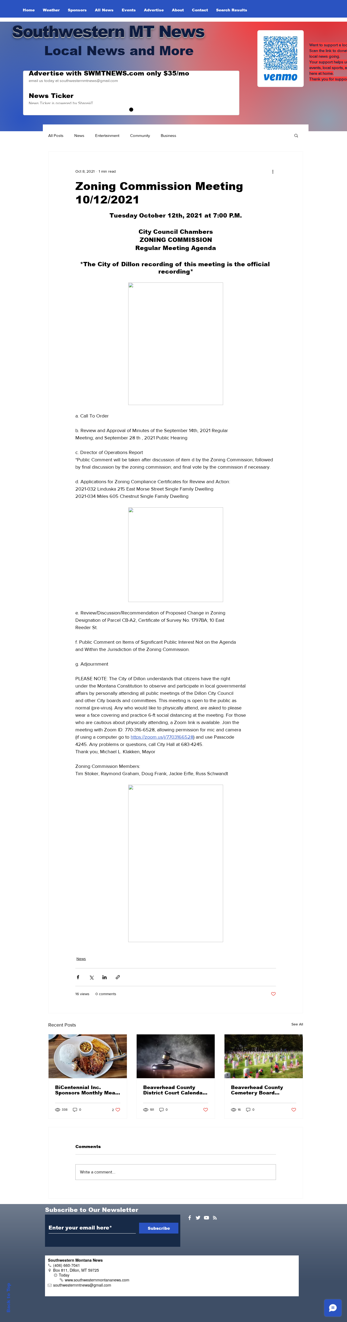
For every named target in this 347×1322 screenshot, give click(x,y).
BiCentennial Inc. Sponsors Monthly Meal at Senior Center (86, 1090)
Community (140, 135)
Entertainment (107, 135)
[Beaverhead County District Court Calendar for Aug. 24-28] (176, 1056)
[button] (296, 135)
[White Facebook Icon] (190, 1218)
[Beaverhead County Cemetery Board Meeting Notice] (263, 1056)
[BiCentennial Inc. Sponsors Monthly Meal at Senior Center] (88, 1056)
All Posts (55, 135)
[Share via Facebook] (78, 977)
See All (297, 1024)
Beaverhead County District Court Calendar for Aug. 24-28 (174, 1090)
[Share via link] (117, 977)
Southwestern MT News (108, 31)
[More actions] (272, 171)
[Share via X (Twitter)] (91, 977)
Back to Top (8, 1298)
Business (168, 135)
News (79, 135)
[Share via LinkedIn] (104, 977)
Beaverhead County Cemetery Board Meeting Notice (257, 1090)
